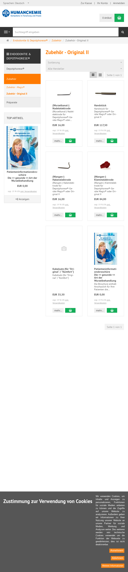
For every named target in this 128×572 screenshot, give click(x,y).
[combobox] (16, 3)
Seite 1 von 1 (114, 75)
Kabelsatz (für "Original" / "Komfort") (63, 270)
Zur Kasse (86, 3)
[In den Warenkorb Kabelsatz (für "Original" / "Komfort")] (70, 310)
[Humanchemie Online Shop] (22, 13)
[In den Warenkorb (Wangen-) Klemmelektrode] (112, 215)
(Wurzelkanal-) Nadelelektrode (61, 107)
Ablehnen (117, 558)
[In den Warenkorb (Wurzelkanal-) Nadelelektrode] (70, 140)
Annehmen (116, 550)
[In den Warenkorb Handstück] (112, 140)
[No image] (64, 249)
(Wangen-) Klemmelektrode (104, 178)
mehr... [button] (58, 140)
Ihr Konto (102, 3)
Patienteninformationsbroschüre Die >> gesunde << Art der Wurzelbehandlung (105, 274)
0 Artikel (107, 17)
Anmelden (119, 3)
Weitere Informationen (112, 565)
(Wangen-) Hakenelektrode (61, 178)
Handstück (100, 105)
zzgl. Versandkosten (28, 191)
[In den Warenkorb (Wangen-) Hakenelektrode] (70, 215)
